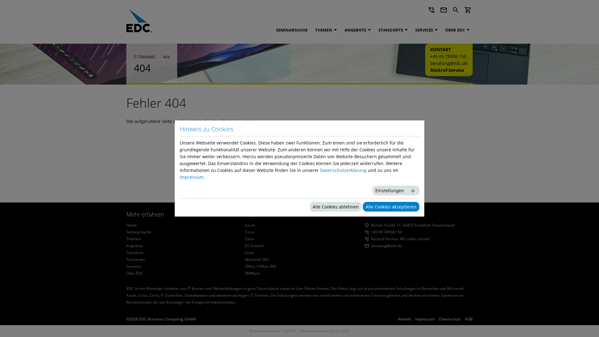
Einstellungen (389, 190)
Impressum (191, 177)
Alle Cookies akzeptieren (391, 207)
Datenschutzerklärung (343, 170)
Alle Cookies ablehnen (336, 207)
